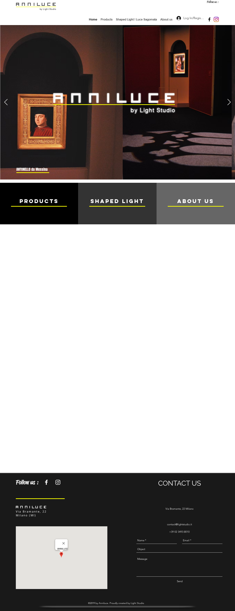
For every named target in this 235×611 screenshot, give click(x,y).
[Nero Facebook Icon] (209, 19)
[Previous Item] (6, 102)
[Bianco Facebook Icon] (46, 482)
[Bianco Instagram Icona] (58, 482)
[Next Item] (229, 102)
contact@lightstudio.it (179, 524)
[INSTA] (216, 19)
